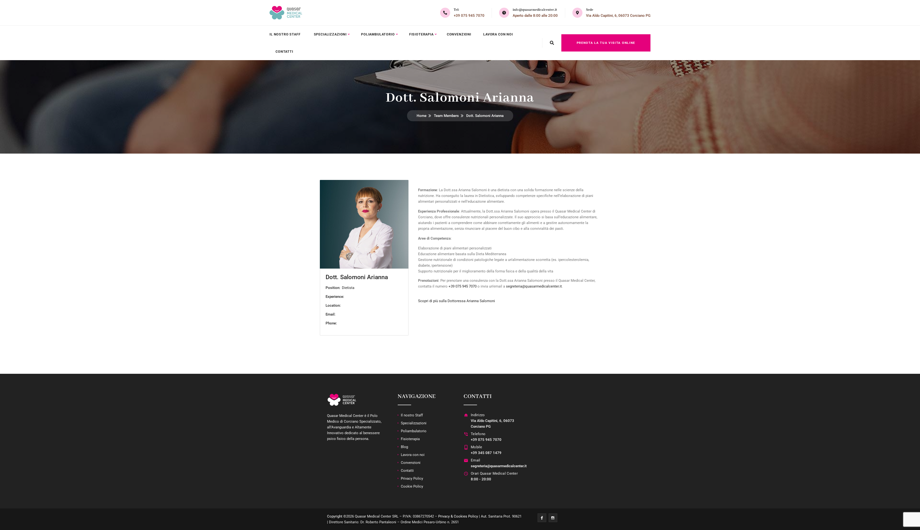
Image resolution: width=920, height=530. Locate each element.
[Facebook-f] (542, 517)
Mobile (476, 447)
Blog (404, 447)
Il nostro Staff (285, 34)
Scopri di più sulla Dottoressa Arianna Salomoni (456, 301)
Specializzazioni (330, 34)
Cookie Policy (412, 486)
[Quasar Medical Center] (286, 12)
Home (421, 116)
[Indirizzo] (466, 415)
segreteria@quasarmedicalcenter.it (534, 286)
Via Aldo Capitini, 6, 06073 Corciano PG (618, 15)
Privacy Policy (412, 478)
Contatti (284, 51)
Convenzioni (459, 34)
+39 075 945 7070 (469, 15)
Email (475, 460)
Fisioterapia (421, 34)
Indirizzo (478, 415)
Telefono (478, 434)
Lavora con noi (498, 34)
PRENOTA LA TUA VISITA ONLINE (606, 43)
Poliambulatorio (378, 34)
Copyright (334, 516)
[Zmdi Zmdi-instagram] (553, 517)
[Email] (466, 460)
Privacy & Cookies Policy (458, 516)
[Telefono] (466, 434)
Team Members (446, 116)
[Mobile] (466, 447)
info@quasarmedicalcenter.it (535, 10)
